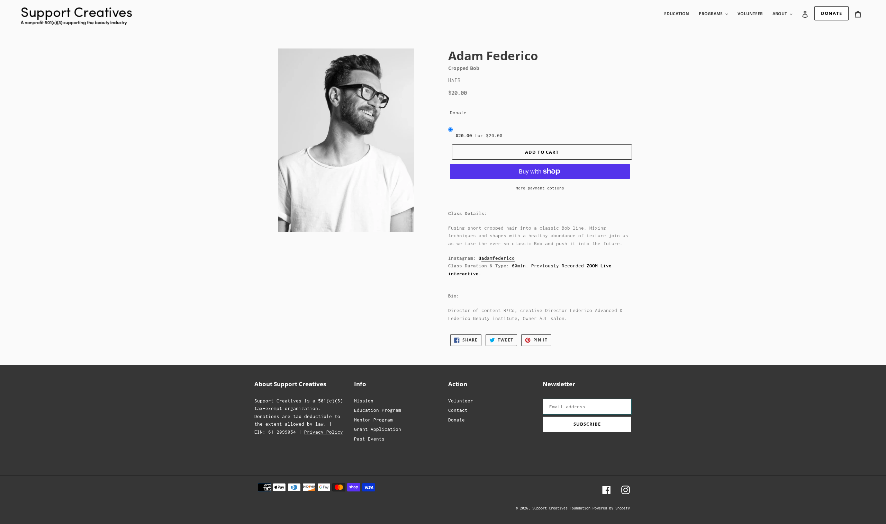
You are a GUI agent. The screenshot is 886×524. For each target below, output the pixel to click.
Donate (458, 112)
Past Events (369, 439)
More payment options (540, 188)
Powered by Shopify (611, 508)
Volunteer (460, 400)
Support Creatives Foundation (562, 508)
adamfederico (498, 258)
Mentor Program (373, 420)
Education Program (377, 410)
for (479, 135)
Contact (458, 410)
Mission (363, 400)
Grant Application (377, 429)
